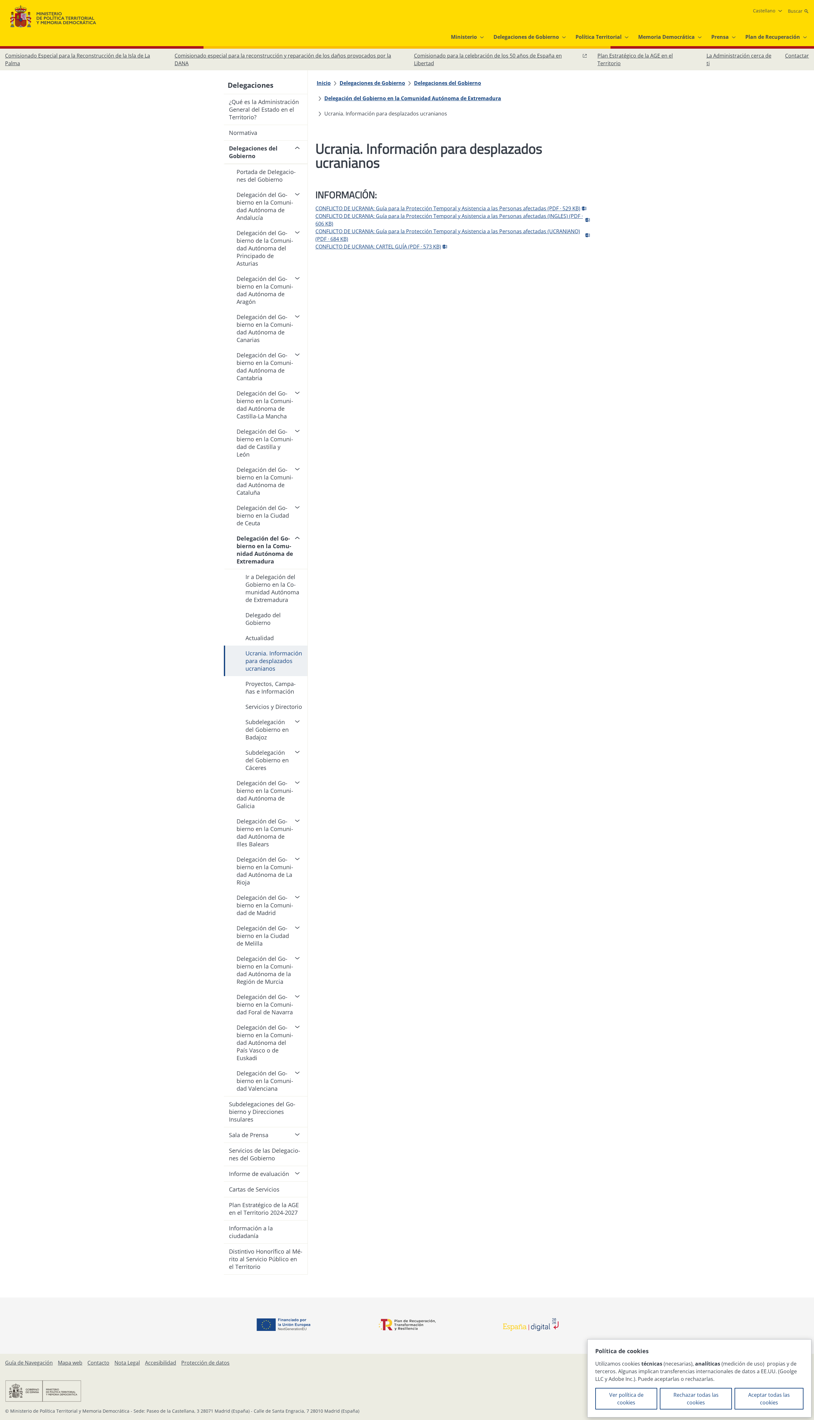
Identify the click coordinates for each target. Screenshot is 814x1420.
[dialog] (699, 1378)
